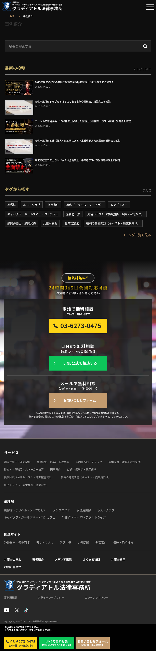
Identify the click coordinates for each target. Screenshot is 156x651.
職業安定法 (72, 223)
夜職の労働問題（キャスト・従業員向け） (113, 223)
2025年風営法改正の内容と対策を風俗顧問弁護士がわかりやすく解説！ (74, 82)
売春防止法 (73, 214)
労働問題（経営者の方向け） (125, 462)
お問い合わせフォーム (79, 400)
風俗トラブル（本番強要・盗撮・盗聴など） (115, 214)
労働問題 (83, 542)
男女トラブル (44, 542)
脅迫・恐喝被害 (123, 542)
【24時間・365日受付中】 (22, 643)
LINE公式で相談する (80, 363)
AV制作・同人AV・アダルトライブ (84, 517)
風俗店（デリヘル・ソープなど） (25, 510)
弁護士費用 (118, 559)
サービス (11, 452)
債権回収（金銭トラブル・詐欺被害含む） (29, 477)
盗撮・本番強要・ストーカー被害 (24, 469)
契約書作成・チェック (89, 462)
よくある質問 (91, 559)
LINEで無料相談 (56, 643)
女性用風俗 (50, 223)
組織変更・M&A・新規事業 (53, 462)
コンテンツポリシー (96, 597)
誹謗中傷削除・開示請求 (81, 469)
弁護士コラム (12, 559)
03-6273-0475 (80, 325)
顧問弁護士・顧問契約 (21, 223)
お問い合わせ (12, 567)
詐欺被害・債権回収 (17, 542)
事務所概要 (10, 597)
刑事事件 (53, 205)
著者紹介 (38, 559)
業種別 (9, 501)
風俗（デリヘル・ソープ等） (84, 205)
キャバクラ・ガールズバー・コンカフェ (32, 214)
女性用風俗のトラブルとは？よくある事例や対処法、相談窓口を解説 (72, 102)
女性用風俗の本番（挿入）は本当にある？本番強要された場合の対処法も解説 (77, 141)
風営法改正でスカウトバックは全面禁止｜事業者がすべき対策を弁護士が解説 (77, 160)
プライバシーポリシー (51, 597)
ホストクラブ (31, 205)
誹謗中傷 (65, 542)
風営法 (11, 205)
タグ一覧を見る (139, 234)
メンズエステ (118, 205)
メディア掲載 (63, 559)
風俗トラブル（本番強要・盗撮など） (26, 485)
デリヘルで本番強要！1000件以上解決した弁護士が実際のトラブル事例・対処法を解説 (83, 121)
